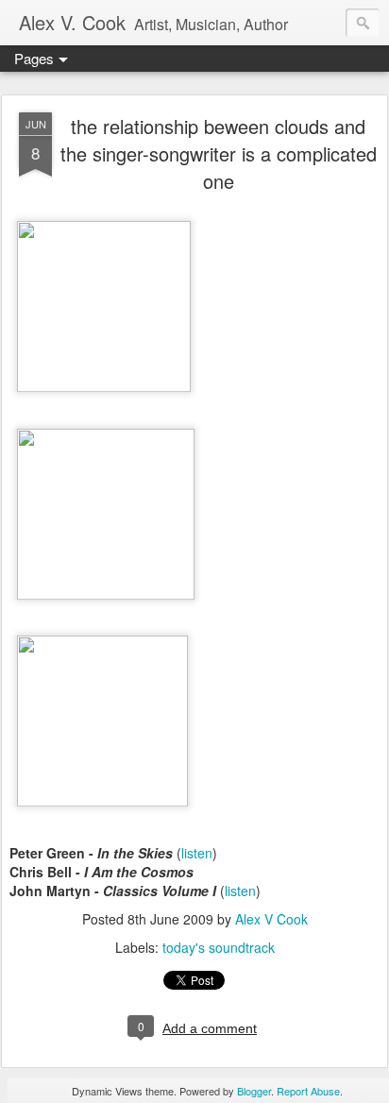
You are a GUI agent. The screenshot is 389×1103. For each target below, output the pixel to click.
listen (196, 852)
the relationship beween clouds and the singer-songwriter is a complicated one (218, 153)
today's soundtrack (218, 947)
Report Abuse (308, 1090)
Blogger (254, 1090)
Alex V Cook (271, 918)
